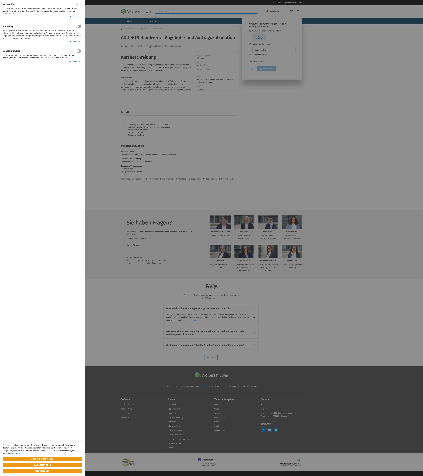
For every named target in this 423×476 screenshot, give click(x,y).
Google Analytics (78, 51)
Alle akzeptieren (42, 465)
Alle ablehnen (42, 471)
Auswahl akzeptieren (42, 459)
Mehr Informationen (75, 17)
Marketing (78, 26)
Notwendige (78, 4)
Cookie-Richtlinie (17, 454)
